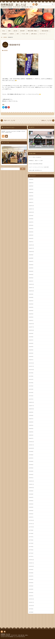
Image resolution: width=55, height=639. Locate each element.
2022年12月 (31, 323)
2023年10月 (31, 290)
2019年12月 (31, 441)
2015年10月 (31, 605)
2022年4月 (31, 349)
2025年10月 (31, 212)
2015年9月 (31, 608)
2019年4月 (31, 467)
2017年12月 (31, 520)
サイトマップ (42, 33)
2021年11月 (31, 366)
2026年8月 (31, 179)
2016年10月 (31, 566)
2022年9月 (31, 333)
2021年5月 (31, 386)
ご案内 (9, 30)
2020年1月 (31, 438)
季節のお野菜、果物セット (33, 30)
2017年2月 (31, 553)
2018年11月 (31, 484)
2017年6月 (31, 540)
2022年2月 (31, 356)
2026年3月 (31, 195)
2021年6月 (31, 382)
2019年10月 (31, 448)
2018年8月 (31, 494)
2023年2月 (31, 317)
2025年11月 (31, 209)
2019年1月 (31, 477)
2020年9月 (31, 412)
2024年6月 (31, 264)
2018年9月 (31, 490)
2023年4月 (31, 310)
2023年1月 (31, 320)
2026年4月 (31, 192)
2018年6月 (31, 500)
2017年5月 (31, 543)
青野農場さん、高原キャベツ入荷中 (36, 160)
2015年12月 (31, 599)
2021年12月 (31, 363)
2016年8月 (31, 572)
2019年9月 (31, 451)
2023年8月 (31, 297)
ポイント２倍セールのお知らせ (35, 157)
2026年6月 (31, 186)
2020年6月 (31, 422)
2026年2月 (31, 199)
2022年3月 (31, 353)
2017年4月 (31, 546)
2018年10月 (31, 487)
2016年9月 (31, 569)
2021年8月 (31, 376)
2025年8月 (31, 218)
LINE (18, 33)
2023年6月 (31, 304)
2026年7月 (31, 182)
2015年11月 (31, 602)
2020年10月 (31, 408)
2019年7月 (31, 458)
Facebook (12, 33)
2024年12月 (31, 245)
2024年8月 (31, 258)
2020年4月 (31, 428)
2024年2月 (31, 277)
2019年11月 (31, 444)
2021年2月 (31, 395)
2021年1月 (31, 399)
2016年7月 (31, 576)
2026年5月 (31, 189)
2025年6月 (31, 225)
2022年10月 (31, 330)
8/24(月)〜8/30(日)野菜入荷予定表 (35, 163)
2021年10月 (31, 369)
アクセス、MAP (25, 33)
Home (3, 30)
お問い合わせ (36, 4)
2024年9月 (31, 254)
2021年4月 (31, 389)
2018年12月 (31, 481)
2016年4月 (31, 586)
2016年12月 (31, 559)
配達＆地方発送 (45, 30)
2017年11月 (31, 523)
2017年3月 (31, 549)
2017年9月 (31, 530)
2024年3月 (31, 274)
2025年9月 (31, 215)
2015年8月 (31, 612)
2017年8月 (31, 533)
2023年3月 (31, 313)
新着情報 (6, 50)
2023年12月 (31, 284)
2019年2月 (31, 474)
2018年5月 (31, 504)
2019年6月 (31, 461)
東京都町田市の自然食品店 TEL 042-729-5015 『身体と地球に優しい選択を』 (15, 635)
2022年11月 (31, 327)
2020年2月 (31, 435)
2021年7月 (31, 379)
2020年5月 (31, 425)
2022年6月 (31, 343)
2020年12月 (31, 402)
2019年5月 (31, 464)
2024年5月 (31, 267)
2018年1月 (31, 517)
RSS (33, 4)
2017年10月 (31, 526)
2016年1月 (31, 595)
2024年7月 (31, 261)
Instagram (4, 33)
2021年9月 (31, 372)
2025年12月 (31, 205)
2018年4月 (31, 507)
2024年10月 (31, 251)
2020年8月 (31, 415)
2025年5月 (31, 228)
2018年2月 (31, 513)
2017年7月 (31, 536)
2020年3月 (31, 431)
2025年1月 (31, 241)
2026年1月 (31, 202)
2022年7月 (31, 340)
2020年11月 (31, 405)
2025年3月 (31, 235)
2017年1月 (31, 556)
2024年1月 (31, 281)
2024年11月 (31, 248)
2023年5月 (31, 307)
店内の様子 (22, 30)
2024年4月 (31, 271)
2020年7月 (31, 418)
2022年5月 (31, 346)
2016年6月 (31, 579)
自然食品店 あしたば (5, 634)
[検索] (22, 169)
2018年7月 (31, 497)
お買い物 (15, 30)
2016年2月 (31, 592)
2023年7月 (31, 300)
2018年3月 (31, 510)
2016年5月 (31, 582)
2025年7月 (31, 222)
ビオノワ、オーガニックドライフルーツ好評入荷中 (39, 167)
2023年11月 (31, 287)
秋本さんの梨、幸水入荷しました (35, 170)
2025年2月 (31, 238)
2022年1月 (31, 359)
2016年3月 (31, 589)
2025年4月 (31, 231)
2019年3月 (31, 471)
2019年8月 (31, 454)
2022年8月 (31, 336)
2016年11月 (31, 563)
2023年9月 (31, 294)
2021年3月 (31, 392)
